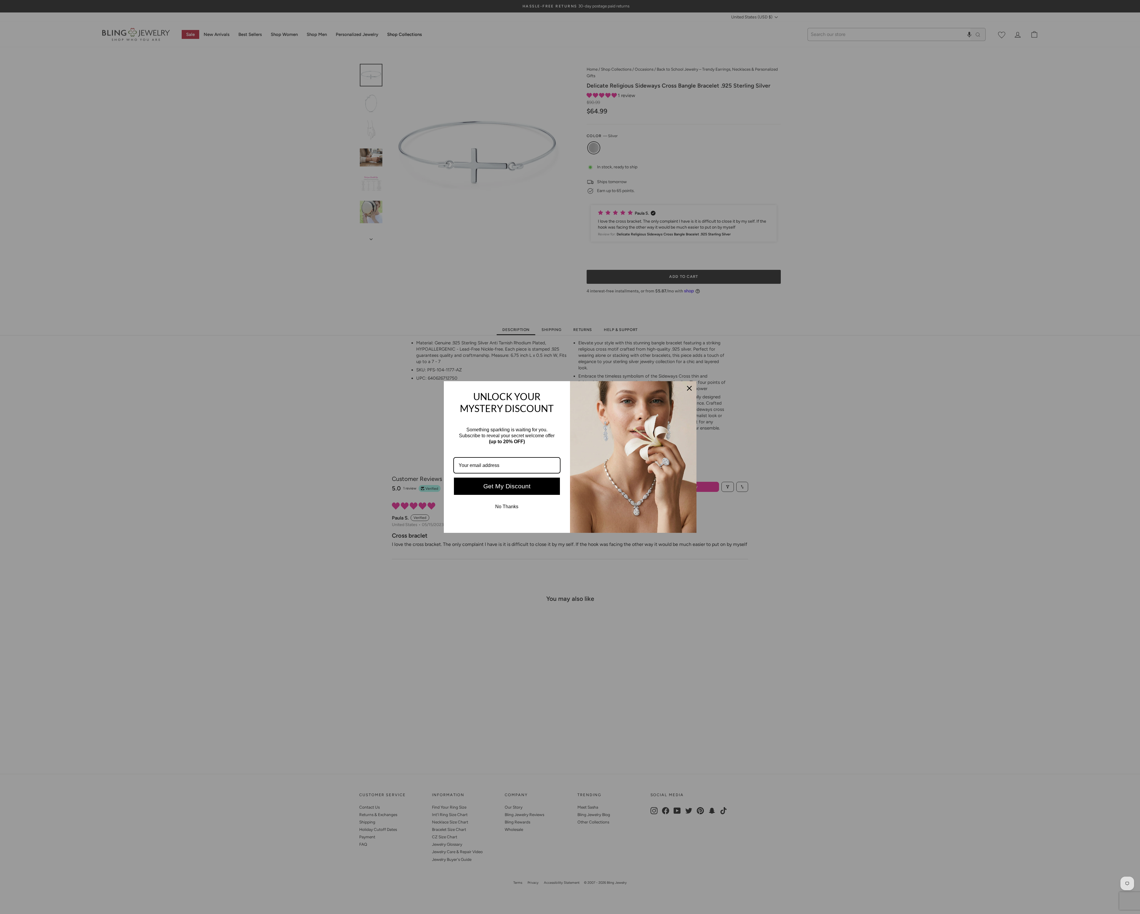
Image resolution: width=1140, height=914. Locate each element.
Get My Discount (507, 486)
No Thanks (506, 506)
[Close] (689, 388)
